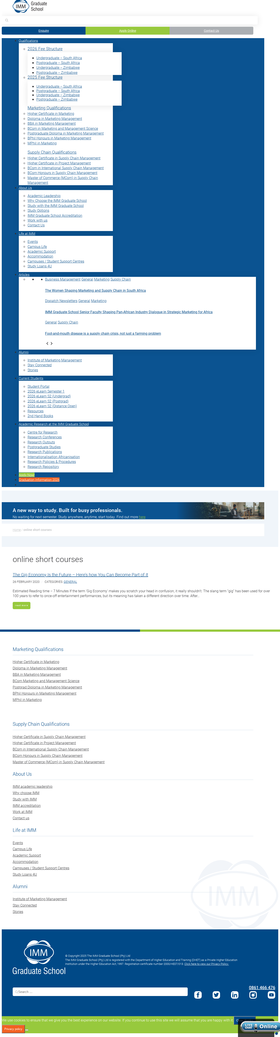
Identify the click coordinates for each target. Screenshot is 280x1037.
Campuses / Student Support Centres (56, 261)
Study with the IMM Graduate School (56, 205)
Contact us (21, 818)
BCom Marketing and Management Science (46, 680)
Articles (24, 274)
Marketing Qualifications (49, 108)
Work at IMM (22, 811)
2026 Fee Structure (45, 48)
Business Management (62, 279)
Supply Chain (120, 279)
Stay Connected (40, 365)
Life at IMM (27, 233)
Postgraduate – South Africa (58, 62)
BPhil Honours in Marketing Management (59, 138)
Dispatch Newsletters (61, 300)
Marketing (102, 279)
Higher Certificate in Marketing (51, 113)
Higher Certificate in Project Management (59, 163)
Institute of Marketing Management (55, 360)
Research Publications (45, 451)
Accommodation (40, 256)
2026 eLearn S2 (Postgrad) (48, 401)
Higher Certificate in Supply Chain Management (64, 158)
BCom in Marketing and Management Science (63, 128)
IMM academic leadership (32, 786)
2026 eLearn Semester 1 (46, 391)
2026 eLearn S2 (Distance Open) (52, 406)
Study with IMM (25, 799)
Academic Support (42, 251)
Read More (21, 605)
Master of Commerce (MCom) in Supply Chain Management (59, 762)
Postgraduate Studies (44, 447)
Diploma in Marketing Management (55, 118)
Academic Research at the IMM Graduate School (54, 424)
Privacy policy (13, 1029)
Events (33, 241)
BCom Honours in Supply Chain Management (62, 172)
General (87, 279)
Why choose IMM (26, 792)
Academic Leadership (44, 195)
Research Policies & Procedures (52, 461)
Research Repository (43, 466)
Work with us (37, 220)
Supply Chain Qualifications (52, 152)
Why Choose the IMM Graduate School (57, 200)
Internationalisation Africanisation (54, 456)
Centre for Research (43, 432)
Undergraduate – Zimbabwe (58, 67)
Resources (36, 411)
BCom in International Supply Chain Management (66, 167)
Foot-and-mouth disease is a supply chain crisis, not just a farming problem (103, 333)
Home (17, 530)
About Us (25, 187)
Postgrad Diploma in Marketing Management (47, 687)
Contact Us (211, 30)
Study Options (38, 210)
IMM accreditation (27, 805)
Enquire (43, 30)
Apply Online (127, 30)
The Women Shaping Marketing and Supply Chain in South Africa (95, 290)
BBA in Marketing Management (52, 123)
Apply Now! (27, 475)
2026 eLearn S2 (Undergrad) (49, 396)
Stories (33, 370)
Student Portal (38, 386)
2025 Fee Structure (45, 77)
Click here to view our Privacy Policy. (206, 964)
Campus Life (37, 246)
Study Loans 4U (40, 266)
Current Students (31, 378)
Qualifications (28, 40)
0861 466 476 (262, 987)
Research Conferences (45, 437)
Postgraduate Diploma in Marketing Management (66, 133)
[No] (26, 1030)
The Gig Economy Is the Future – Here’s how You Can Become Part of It (80, 574)
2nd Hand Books (40, 415)
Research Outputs (41, 442)
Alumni (23, 352)
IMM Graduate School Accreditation (55, 215)
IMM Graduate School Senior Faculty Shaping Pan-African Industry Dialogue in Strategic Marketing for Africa (129, 311)
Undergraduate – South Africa (59, 57)
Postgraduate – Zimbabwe (56, 72)
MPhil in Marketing (42, 143)
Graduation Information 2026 (39, 479)
